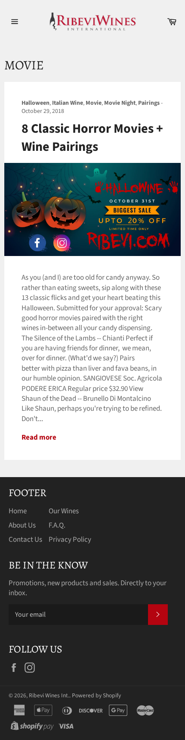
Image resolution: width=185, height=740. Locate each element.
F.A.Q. (57, 525)
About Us (22, 525)
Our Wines (64, 511)
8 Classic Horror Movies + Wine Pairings (92, 137)
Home (18, 511)
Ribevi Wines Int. (49, 695)
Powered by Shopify (96, 695)
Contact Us (25, 539)
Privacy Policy (70, 539)
